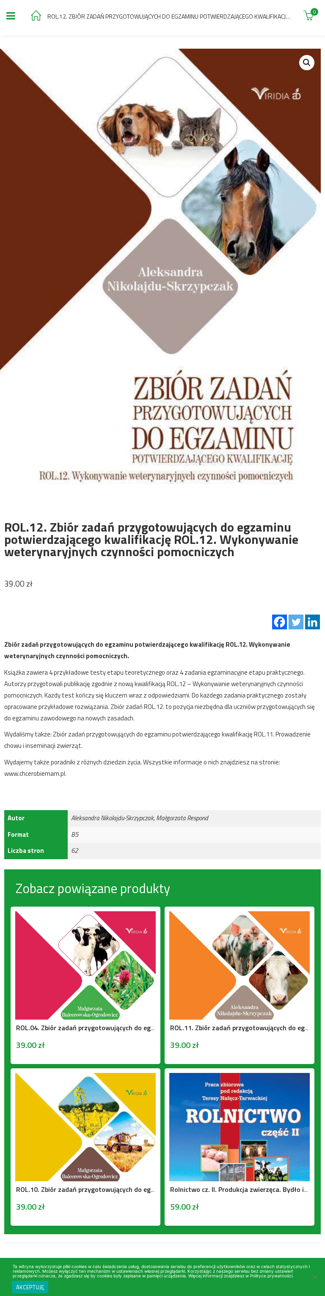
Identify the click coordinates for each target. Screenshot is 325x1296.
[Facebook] (279, 622)
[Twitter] (296, 622)
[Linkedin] (312, 622)
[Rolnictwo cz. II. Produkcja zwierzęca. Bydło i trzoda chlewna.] (239, 1079)
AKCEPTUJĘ (30, 1287)
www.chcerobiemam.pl (34, 773)
